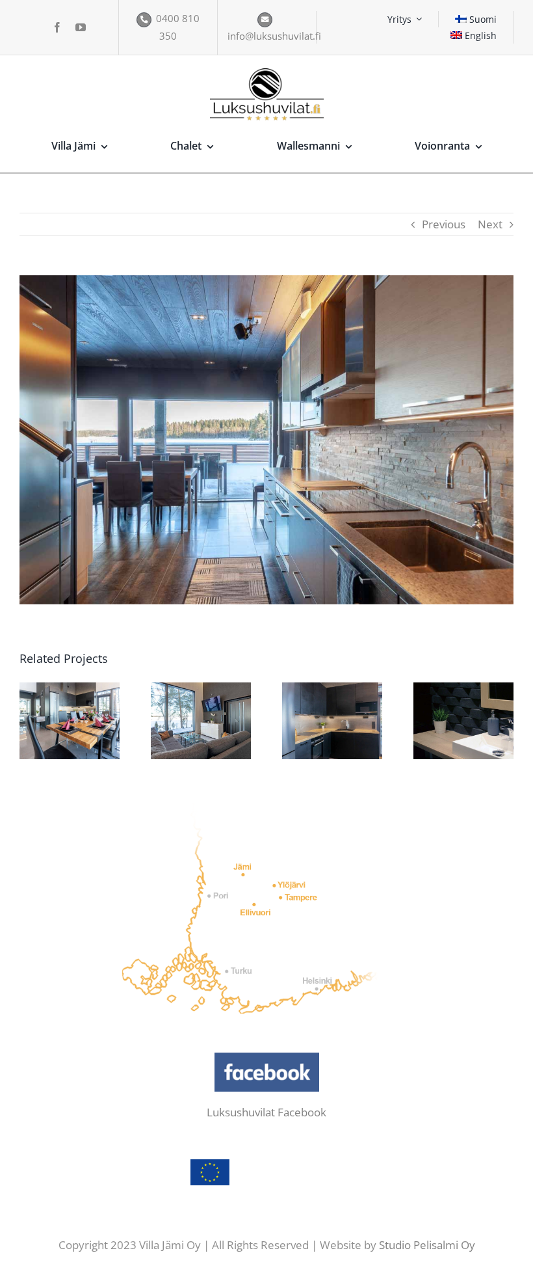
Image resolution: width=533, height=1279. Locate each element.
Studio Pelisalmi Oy (427, 1244)
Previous (443, 224)
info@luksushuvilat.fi (274, 35)
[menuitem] (476, 19)
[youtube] (80, 27)
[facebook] (57, 27)
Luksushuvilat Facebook (266, 1112)
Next (490, 224)
